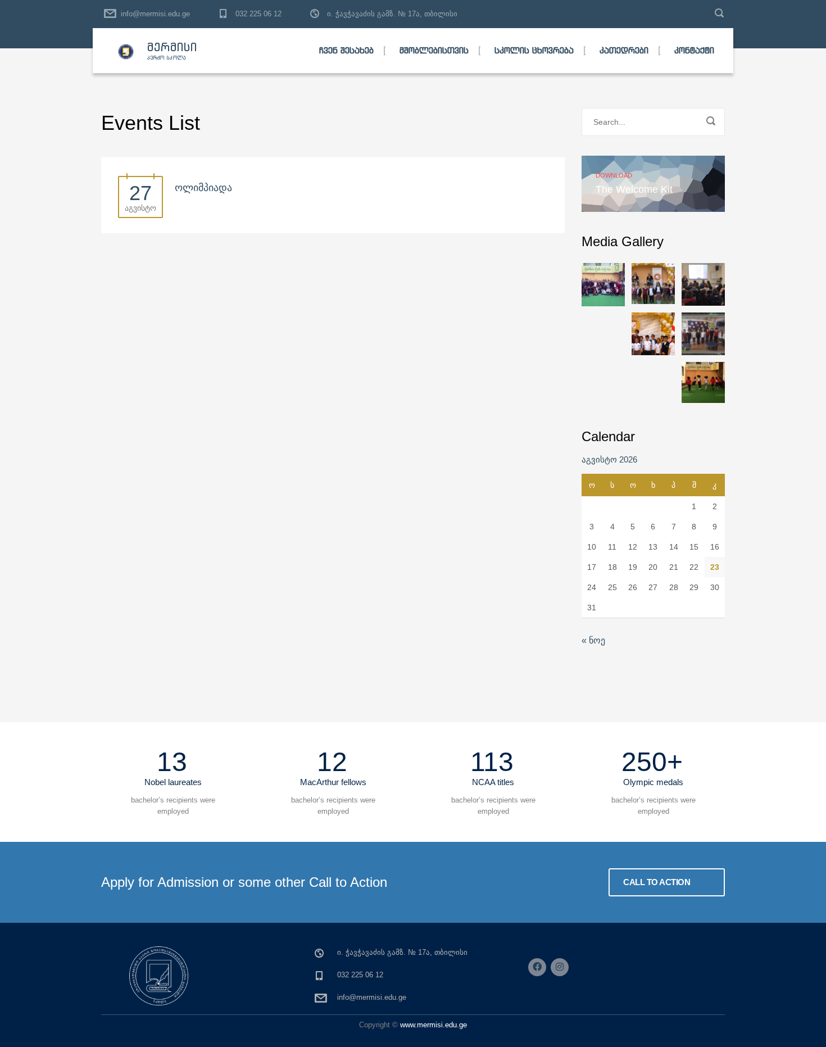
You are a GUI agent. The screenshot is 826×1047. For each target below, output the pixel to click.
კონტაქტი (694, 50)
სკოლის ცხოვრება (534, 50)
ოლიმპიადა (203, 187)
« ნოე (593, 640)
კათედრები (624, 50)
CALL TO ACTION (657, 882)
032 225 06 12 (258, 14)
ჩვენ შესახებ (346, 50)
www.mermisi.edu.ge (433, 1025)
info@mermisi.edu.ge (155, 14)
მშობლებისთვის (434, 50)
